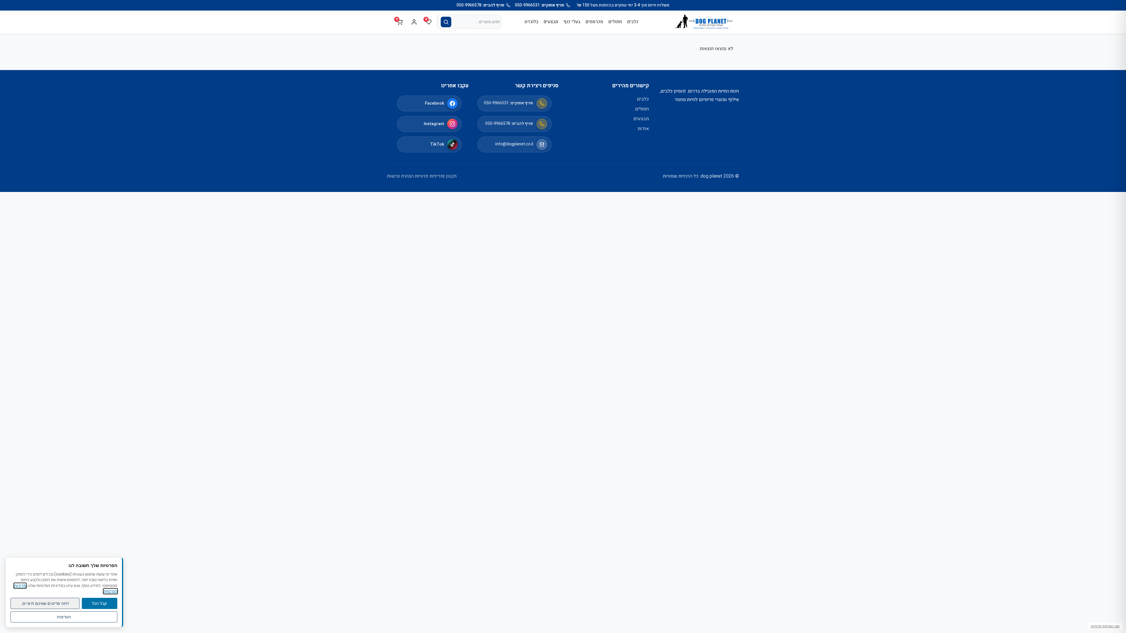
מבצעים (551, 21)
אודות (643, 128)
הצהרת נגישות (400, 176)
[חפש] (446, 22)
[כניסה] (414, 22)
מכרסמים (594, 21)
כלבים (632, 21)
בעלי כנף (572, 21)
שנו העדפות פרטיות (1105, 626)
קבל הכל (99, 603)
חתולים (615, 21)
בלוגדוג (531, 21)
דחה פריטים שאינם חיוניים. (45, 603)
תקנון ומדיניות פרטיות (436, 176)
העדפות (64, 617)
